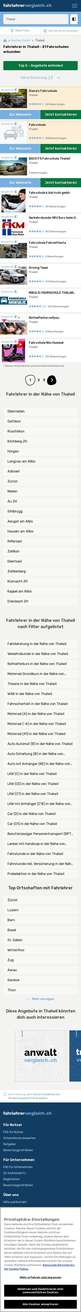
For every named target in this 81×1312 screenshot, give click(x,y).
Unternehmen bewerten (19, 1138)
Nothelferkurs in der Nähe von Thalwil (37, 664)
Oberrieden (16, 411)
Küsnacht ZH (17, 581)
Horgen (13, 451)
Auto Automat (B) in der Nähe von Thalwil (40, 744)
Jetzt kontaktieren (61, 114)
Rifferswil (14, 541)
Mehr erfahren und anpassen (40, 1277)
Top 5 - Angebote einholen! (40, 65)
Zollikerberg (16, 571)
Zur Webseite (20, 114)
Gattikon (14, 421)
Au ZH (12, 501)
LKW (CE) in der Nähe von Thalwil (33, 784)
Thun (11, 990)
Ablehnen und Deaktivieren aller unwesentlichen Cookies (40, 1290)
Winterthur (16, 950)
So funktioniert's (14, 1173)
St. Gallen (14, 940)
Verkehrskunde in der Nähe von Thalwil (37, 654)
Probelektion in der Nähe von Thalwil (35, 874)
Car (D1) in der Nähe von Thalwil (32, 824)
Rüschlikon (16, 431)
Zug (10, 960)
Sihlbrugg (15, 511)
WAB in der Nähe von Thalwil (29, 694)
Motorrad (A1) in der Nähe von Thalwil (36, 734)
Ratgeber (9, 1144)
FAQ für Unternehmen (18, 1167)
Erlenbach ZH (17, 601)
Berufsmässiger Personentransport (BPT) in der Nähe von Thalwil (39, 834)
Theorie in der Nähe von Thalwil (32, 684)
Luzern (12, 910)
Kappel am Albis (19, 591)
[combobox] (36, 19)
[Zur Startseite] (29, 5)
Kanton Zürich (20, 40)
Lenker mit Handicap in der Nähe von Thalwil (36, 844)
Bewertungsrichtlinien (18, 1150)
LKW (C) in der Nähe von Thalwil (32, 774)
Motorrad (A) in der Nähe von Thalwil (35, 714)
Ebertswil (14, 561)
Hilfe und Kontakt (15, 1202)
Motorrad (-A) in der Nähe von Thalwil (36, 724)
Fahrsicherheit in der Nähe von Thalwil (37, 704)
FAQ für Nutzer (13, 1132)
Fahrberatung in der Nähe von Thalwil (36, 644)
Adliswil (13, 471)
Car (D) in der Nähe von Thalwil (31, 814)
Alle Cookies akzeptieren (40, 1304)
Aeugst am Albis (20, 521)
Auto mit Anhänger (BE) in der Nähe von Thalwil (38, 764)
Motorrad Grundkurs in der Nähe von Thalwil (35, 674)
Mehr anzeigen (43, 999)
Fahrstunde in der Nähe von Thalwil (35, 854)
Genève (13, 980)
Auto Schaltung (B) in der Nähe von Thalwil (35, 754)
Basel (11, 930)
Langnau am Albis (21, 461)
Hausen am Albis (20, 531)
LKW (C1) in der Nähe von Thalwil (32, 794)
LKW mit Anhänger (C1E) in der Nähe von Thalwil (38, 804)
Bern (11, 920)
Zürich (12, 481)
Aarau (12, 970)
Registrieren (11, 1179)
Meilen (12, 491)
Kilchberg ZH (17, 441)
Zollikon (13, 551)
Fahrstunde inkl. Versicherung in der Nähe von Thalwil (40, 864)
